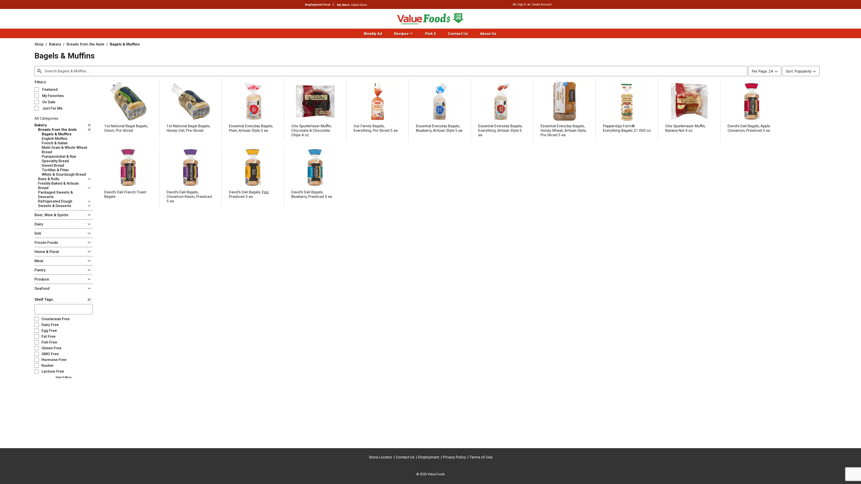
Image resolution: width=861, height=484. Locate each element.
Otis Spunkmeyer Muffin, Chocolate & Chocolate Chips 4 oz (311, 130)
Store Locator (380, 457)
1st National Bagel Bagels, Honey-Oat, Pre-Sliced (188, 128)
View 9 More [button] (64, 377)
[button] (88, 125)
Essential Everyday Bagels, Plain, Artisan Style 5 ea (251, 128)
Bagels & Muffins (125, 44)
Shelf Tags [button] (44, 299)
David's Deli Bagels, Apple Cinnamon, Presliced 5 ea (749, 128)
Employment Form (317, 4)
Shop (39, 44)
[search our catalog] (39, 71)
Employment (428, 457)
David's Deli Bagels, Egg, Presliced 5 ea (249, 194)
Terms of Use (481, 457)
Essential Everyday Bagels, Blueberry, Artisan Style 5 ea (439, 128)
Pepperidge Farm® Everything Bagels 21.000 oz (627, 128)
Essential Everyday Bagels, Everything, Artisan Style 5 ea (500, 130)
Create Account (542, 4)
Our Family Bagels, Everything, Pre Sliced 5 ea (376, 128)
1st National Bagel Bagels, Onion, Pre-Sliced (126, 128)
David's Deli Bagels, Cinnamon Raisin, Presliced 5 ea (189, 196)
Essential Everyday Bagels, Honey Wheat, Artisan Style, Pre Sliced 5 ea (563, 130)
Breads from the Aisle (85, 44)
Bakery (55, 44)
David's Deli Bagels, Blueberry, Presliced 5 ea (311, 194)
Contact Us (405, 457)
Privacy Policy (454, 457)
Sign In (521, 4)
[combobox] (391, 71)
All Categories (46, 118)
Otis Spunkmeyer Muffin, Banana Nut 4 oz (685, 128)
